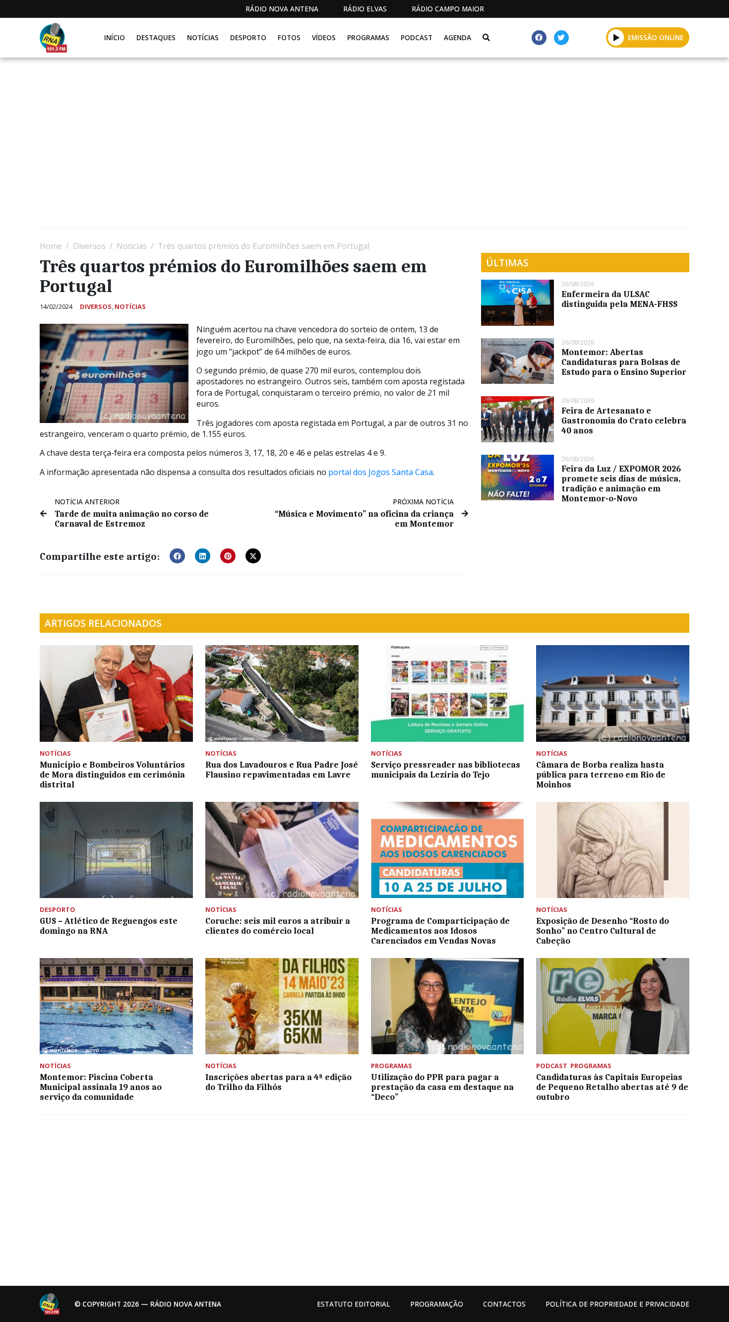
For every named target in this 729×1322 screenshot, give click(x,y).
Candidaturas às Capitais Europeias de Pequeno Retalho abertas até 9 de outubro (612, 1087)
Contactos (504, 1304)
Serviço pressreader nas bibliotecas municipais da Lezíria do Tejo (445, 770)
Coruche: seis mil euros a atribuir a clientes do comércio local (277, 926)
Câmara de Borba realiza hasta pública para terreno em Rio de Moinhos (601, 774)
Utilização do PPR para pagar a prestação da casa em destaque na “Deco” (442, 1087)
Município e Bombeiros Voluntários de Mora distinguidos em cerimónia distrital (112, 774)
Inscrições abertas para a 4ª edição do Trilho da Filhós (278, 1082)
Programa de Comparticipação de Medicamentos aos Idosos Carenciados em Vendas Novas (440, 931)
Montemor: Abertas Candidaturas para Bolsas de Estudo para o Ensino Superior (623, 362)
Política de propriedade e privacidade (617, 1304)
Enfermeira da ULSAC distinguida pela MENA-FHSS (619, 299)
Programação (436, 1304)
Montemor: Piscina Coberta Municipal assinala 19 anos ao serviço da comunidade (101, 1087)
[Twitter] (561, 37)
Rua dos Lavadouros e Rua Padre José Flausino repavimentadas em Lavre (281, 770)
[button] (616, 37)
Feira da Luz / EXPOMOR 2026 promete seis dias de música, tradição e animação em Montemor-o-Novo (621, 483)
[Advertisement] (337, 146)
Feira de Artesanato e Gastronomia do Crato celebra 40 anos (623, 420)
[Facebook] (539, 37)
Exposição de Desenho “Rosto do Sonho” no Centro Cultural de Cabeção (602, 931)
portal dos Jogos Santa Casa (380, 472)
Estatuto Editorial (353, 1304)
